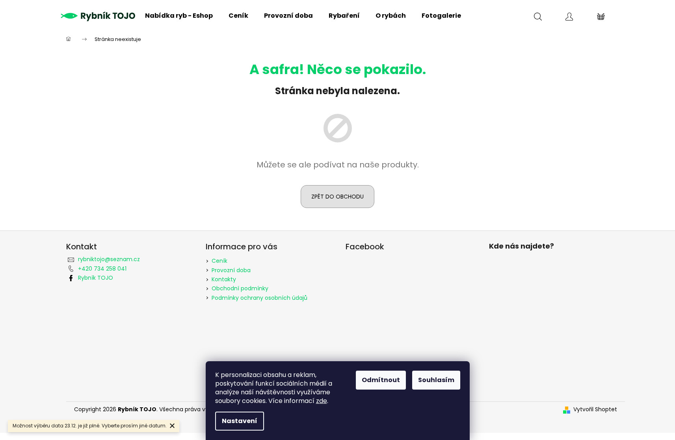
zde (321, 400)
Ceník (219, 261)
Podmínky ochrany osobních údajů (259, 298)
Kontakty (224, 279)
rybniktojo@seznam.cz (109, 259)
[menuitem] (179, 16)
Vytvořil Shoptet (595, 409)
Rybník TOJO (95, 278)
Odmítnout (381, 379)
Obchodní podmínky (240, 288)
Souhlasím (436, 379)
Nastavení (239, 420)
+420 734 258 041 (102, 269)
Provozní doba (231, 270)
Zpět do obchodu (337, 197)
